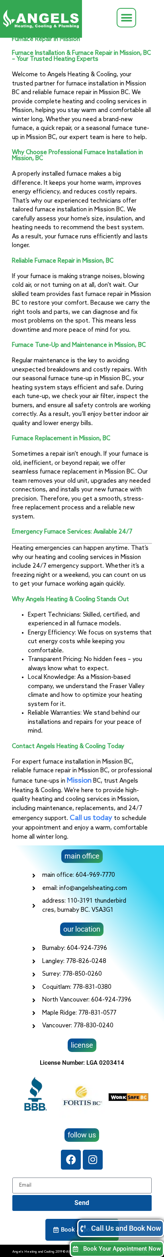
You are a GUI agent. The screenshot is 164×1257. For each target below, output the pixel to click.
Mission (80, 780)
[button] (126, 17)
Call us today (91, 818)
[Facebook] (71, 1160)
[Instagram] (93, 1160)
